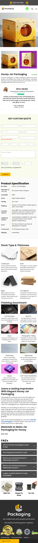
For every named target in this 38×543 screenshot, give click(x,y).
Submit (5, 174)
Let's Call (7, 541)
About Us (26, 537)
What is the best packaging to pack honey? (16, 446)
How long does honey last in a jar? (15, 452)
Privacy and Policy (5, 537)
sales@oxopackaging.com (19, 5)
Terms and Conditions (17, 537)
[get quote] (28, 541)
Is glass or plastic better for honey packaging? (15, 474)
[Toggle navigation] (36, 9)
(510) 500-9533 (18, 3)
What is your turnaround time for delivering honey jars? (14, 459)
